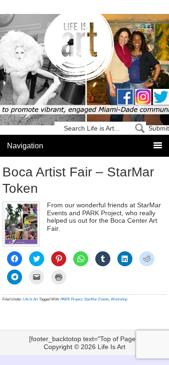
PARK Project (71, 299)
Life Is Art (85, 48)
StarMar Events (96, 299)
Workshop (119, 299)
